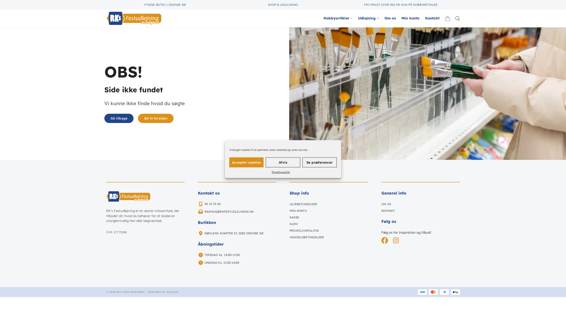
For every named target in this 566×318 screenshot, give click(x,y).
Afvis (283, 162)
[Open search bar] (457, 18)
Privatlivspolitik (281, 172)
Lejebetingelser (303, 204)
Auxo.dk (172, 292)
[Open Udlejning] (378, 18)
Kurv (294, 224)
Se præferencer (319, 162)
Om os (386, 204)
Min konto (298, 210)
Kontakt (388, 210)
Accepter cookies (246, 162)
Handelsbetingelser (307, 237)
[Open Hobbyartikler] (351, 18)
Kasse (294, 217)
